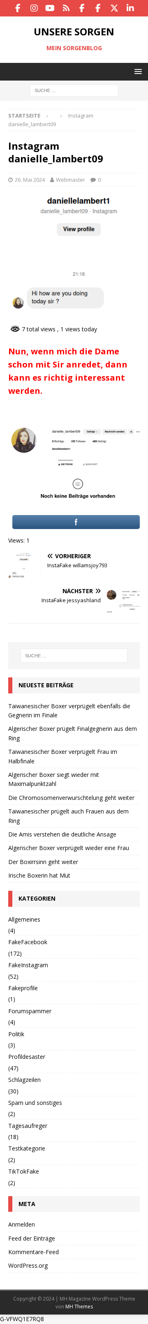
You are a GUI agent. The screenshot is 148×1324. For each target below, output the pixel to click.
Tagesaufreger (27, 1126)
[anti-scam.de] (66, 8)
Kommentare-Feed (33, 1252)
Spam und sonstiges (35, 1103)
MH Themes (79, 1306)
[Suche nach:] (74, 90)
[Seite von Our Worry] (82, 8)
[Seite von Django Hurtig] (98, 8)
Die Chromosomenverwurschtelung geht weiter (71, 798)
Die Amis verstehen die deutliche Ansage (62, 834)
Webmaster (70, 179)
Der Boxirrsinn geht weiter (43, 862)
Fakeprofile (23, 988)
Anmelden (21, 1224)
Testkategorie (26, 1148)
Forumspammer (29, 1011)
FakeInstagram (28, 965)
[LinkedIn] (130, 8)
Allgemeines (24, 919)
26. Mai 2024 (30, 179)
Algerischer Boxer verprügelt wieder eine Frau (68, 848)
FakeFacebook (27, 942)
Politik (16, 1034)
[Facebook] (18, 8)
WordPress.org (28, 1265)
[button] (136, 71)
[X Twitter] (114, 8)
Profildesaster (26, 1057)
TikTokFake (23, 1171)
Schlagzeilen (24, 1080)
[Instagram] (34, 8)
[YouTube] (50, 8)
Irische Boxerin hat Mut (39, 875)
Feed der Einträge (31, 1238)
